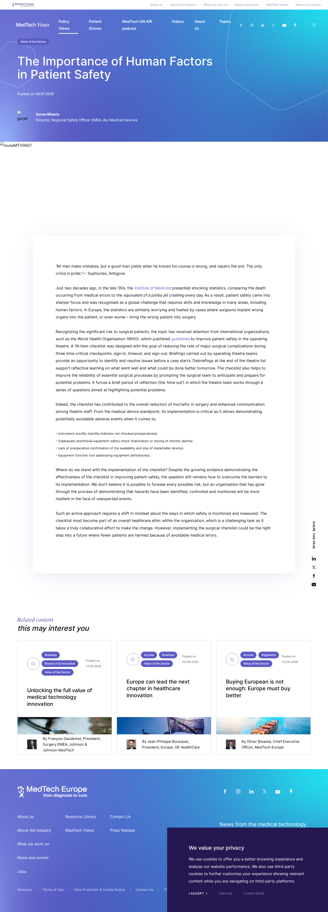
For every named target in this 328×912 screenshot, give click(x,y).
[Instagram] (251, 25)
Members (24, 890)
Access (149, 655)
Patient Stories (95, 25)
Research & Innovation (60, 663)
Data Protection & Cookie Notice (99, 890)
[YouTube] (277, 791)
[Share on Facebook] (314, 576)
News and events (247, 4)
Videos (178, 21)
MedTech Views (277, 4)
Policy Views (64, 25)
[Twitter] (273, 25)
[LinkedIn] (251, 791)
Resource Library (80, 816)
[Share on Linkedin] (314, 558)
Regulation (268, 655)
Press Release (122, 830)
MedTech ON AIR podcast (137, 25)
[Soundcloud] (295, 25)
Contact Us (120, 816)
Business (51, 655)
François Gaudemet (64, 738)
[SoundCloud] (290, 791)
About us (156, 4)
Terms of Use (53, 890)
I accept (197, 893)
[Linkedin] (262, 25)
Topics (225, 21)
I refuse (225, 893)
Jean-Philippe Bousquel (167, 741)
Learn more (254, 893)
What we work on (216, 4)
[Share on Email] (314, 584)
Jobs (21, 871)
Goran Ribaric (48, 114)
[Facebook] (241, 25)
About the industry (183, 4)
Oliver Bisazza (259, 741)
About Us (199, 25)
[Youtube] (284, 25)
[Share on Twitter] (314, 567)
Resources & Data (308, 4)
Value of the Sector (33, 41)
